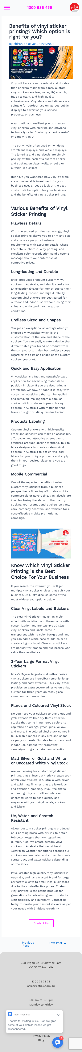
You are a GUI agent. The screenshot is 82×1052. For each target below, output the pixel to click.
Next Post (57, 943)
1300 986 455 (39, 7)
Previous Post (26, 944)
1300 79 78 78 (41, 981)
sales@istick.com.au (41, 986)
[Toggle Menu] (7, 7)
